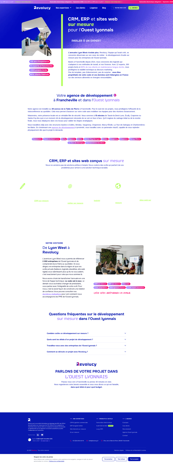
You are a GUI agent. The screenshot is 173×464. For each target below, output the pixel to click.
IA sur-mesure (74, 432)
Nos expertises (62, 7)
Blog (104, 7)
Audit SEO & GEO (104, 426)
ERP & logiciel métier (76, 426)
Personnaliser (108, 459)
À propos (125, 422)
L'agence (93, 7)
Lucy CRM (99, 429)
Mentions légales (119, 450)
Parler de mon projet (86, 224)
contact (135, 8)
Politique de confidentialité (56, 461)
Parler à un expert (86, 40)
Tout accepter (134, 459)
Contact (125, 435)
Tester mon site (120, 8)
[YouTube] (42, 434)
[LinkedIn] (38, 434)
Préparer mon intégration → (16, 2)
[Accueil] (42, 8)
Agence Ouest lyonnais (130, 432)
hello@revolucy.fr (93, 440)
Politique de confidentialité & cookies (136, 450)
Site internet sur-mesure (78, 429)
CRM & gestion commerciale (79, 422)
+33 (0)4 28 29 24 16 (78, 440)
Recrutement (127, 429)
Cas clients (80, 7)
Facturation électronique (104, 422)
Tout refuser (121, 459)
